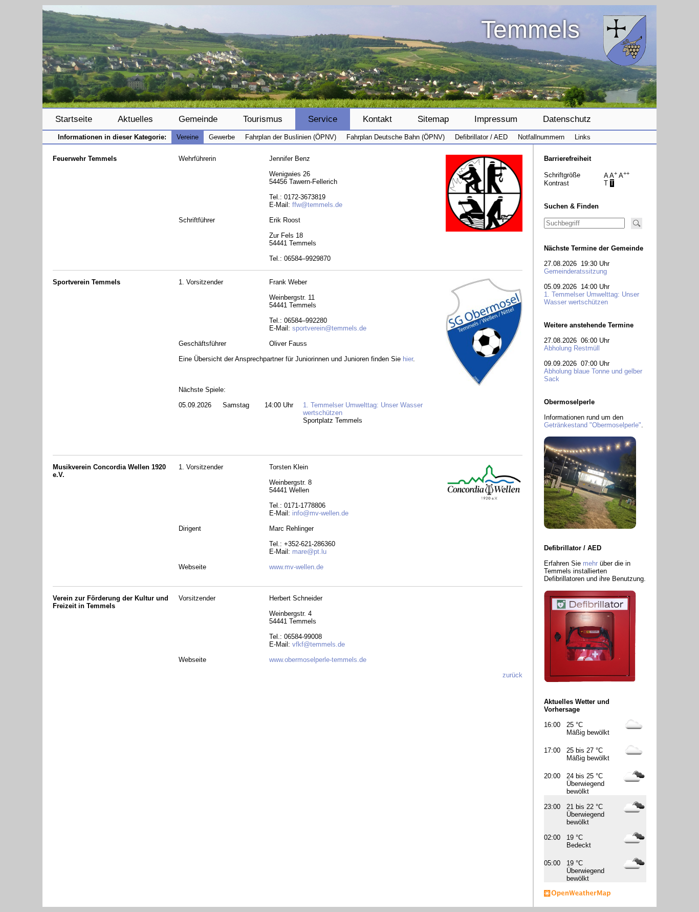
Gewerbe (222, 137)
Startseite (73, 119)
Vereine (188, 137)
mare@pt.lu (309, 551)
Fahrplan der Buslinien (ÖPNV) (290, 137)
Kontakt (377, 119)
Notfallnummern (541, 137)
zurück (512, 675)
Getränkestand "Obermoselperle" (592, 425)
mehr (590, 563)
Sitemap (433, 119)
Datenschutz (567, 119)
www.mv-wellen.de (296, 567)
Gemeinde (198, 119)
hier (408, 359)
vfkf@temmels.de (318, 644)
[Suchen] (636, 223)
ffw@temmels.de (317, 205)
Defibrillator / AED (481, 137)
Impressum (495, 119)
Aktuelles (135, 119)
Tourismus (262, 119)
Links (583, 137)
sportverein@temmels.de (329, 328)
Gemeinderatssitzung (575, 271)
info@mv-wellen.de (320, 513)
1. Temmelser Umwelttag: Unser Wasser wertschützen (591, 298)
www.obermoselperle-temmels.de (317, 660)
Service (322, 119)
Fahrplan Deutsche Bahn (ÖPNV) (395, 137)
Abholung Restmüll (572, 348)
